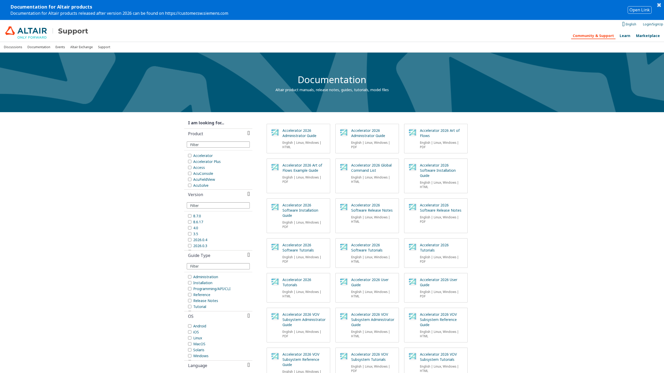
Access (199, 167)
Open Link (640, 10)
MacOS (199, 343)
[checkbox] (189, 155)
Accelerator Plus (207, 161)
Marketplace (648, 35)
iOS (196, 331)
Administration (205, 276)
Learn (625, 35)
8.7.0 (197, 215)
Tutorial (199, 306)
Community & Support (593, 35)
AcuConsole (203, 173)
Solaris (198, 349)
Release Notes (205, 300)
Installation (202, 282)
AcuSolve (201, 185)
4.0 (195, 227)
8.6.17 (198, 221)
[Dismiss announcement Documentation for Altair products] (659, 5)
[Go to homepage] (52, 30)
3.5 (195, 233)
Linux (197, 337)
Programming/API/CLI (212, 288)
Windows (201, 355)
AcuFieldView (204, 179)
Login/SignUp (653, 24)
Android (199, 326)
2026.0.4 (200, 239)
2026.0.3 (200, 245)
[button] (218, 133)
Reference (201, 294)
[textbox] (218, 144)
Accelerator (203, 155)
